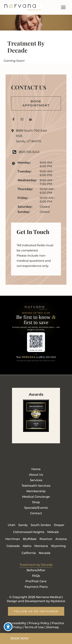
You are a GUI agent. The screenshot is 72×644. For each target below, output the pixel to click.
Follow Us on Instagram (36, 611)
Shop (36, 502)
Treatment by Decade (36, 564)
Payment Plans (36, 586)
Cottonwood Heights (28, 532)
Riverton (46, 539)
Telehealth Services (36, 485)
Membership (36, 491)
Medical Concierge (36, 496)
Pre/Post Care (36, 581)
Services (36, 480)
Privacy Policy (34, 449)
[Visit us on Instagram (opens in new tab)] (22, 119)
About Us (36, 474)
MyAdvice (58, 601)
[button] (36, 103)
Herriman (12, 539)
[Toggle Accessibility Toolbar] (8, 626)
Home (36, 469)
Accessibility (13, 449)
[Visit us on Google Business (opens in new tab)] (30, 119)
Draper (59, 525)
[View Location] (13, 130)
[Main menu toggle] (63, 7)
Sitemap (10, 454)
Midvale (53, 532)
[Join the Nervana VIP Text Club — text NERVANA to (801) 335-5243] (36, 335)
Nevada (44, 553)
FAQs (36, 575)
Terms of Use (57, 449)
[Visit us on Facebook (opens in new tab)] (13, 119)
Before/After (36, 570)
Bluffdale (30, 539)
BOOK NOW (20, 638)
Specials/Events (36, 507)
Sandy (23, 525)
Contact (36, 513)
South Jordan (41, 525)
